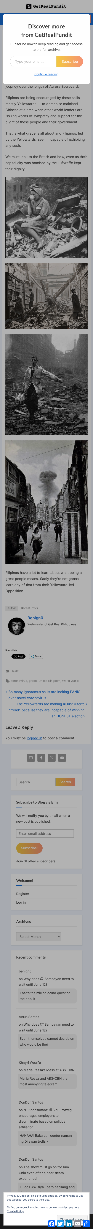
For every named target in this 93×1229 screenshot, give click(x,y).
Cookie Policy (15, 1211)
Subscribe (70, 61)
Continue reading (46, 74)
